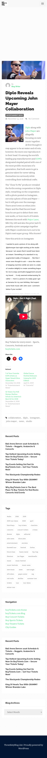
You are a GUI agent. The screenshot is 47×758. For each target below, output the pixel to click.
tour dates (27, 583)
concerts (10, 530)
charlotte (34, 525)
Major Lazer (33, 219)
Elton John (22, 539)
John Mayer (30, 131)
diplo (22, 294)
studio (29, 421)
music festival (20, 561)
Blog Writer (15, 86)
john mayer (11, 421)
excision (25, 543)
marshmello (32, 556)
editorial (27, 534)
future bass (11, 552)
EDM (38, 159)
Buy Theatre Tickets (14, 624)
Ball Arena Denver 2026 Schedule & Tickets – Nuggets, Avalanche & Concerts (22, 446)
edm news (10, 539)
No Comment (34, 119)
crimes (34, 530)
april (31, 521)
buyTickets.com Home (16, 610)
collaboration (14, 418)
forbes (32, 547)
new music (11, 570)
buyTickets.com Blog (15, 613)
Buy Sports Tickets (14, 620)
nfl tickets (10, 574)
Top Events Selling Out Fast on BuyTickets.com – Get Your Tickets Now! (21, 467)
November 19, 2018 (15, 119)
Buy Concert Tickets (14, 617)
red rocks (10, 578)
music (9, 561)
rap (32, 574)
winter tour (11, 587)
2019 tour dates (12, 521)
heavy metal (23, 552)
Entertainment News (14, 115)
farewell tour (11, 547)
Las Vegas (20, 556)
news (21, 421)
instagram (35, 418)
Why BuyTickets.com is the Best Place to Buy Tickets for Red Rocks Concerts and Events (21, 490)
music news (26, 565)
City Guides (10, 627)
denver (9, 534)
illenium (10, 556)
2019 (24, 516)
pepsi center (22, 574)
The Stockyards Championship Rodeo (22, 475)
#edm (9, 516)
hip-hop (35, 552)
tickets (9, 583)
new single (30, 570)
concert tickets (22, 530)
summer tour (32, 578)
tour (17, 583)
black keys (10, 525)
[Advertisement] (23, 36)
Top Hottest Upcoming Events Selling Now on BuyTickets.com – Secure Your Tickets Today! (22, 456)
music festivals (12, 565)
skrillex (20, 578)
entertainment (12, 543)
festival (23, 547)
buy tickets (23, 525)
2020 (24, 521)
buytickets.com (12, 349)
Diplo (27, 127)
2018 (17, 516)
